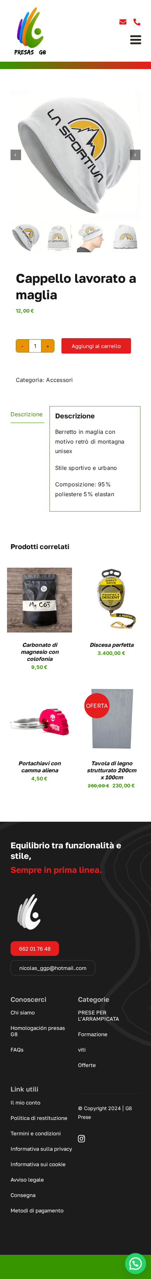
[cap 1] (75, 155)
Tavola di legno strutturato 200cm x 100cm (111, 770)
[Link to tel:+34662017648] (136, 22)
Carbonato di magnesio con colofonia (40, 651)
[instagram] (81, 1138)
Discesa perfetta (111, 644)
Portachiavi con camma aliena (39, 767)
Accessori (59, 379)
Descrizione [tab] (27, 414)
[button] (135, 1263)
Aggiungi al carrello (96, 346)
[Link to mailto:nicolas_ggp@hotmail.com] (122, 22)
